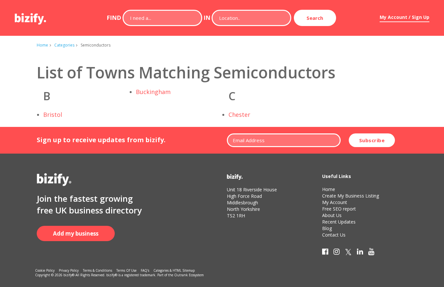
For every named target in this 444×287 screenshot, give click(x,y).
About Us (332, 215)
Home (42, 45)
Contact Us (334, 235)
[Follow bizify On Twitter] (348, 253)
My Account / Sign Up (404, 17)
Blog (327, 228)
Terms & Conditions (97, 270)
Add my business (75, 233)
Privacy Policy (69, 270)
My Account (334, 202)
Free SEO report (339, 209)
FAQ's (145, 270)
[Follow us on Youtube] (371, 253)
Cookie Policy (45, 270)
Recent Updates (339, 222)
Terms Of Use (126, 270)
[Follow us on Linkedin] (360, 253)
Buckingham (153, 92)
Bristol (52, 114)
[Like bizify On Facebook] (325, 253)
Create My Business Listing (350, 196)
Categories (64, 45)
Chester (239, 114)
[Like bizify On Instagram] (336, 253)
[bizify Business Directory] (31, 16)
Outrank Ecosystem (189, 275)
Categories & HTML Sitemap (174, 270)
